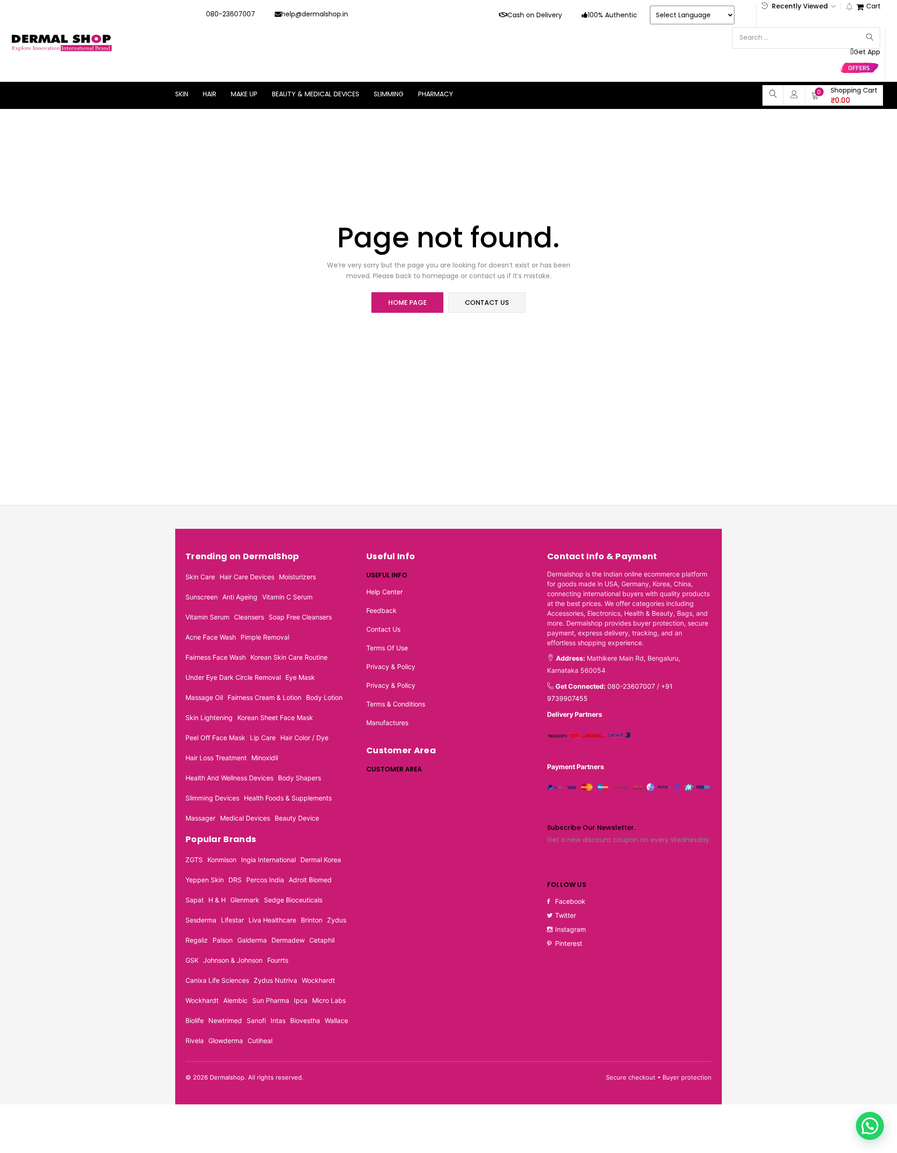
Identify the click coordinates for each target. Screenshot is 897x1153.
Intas (278, 1020)
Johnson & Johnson (233, 960)
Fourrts (277, 960)
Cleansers (249, 617)
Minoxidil (264, 758)
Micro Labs (329, 1000)
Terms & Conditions (395, 704)
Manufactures (387, 723)
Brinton (311, 920)
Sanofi (256, 1020)
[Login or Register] (794, 94)
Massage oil (204, 697)
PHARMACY (435, 94)
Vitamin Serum (207, 617)
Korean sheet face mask (275, 717)
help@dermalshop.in (314, 14)
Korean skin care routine (288, 657)
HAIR (209, 94)
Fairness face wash (215, 657)
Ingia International (268, 860)
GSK (192, 960)
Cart (873, 7)
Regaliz (196, 940)
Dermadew (288, 940)
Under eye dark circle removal (233, 677)
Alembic (235, 1000)
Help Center (384, 592)
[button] (844, 95)
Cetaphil (322, 940)
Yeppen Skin (204, 880)
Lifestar (232, 920)
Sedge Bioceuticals (293, 900)
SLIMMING (389, 94)
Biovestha (305, 1020)
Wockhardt (318, 980)
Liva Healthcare (272, 920)
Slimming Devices (212, 798)
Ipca (300, 1000)
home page (407, 302)
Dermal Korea (320, 860)
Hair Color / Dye (304, 738)
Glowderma (225, 1041)
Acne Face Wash (210, 637)
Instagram (570, 929)
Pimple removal (265, 637)
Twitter (565, 915)
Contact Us (383, 629)
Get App (867, 52)
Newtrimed (225, 1020)
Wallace (336, 1020)
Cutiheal (260, 1041)
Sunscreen (201, 597)
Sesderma (200, 920)
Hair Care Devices (247, 577)
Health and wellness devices (229, 778)
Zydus (336, 920)
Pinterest (568, 943)
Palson (223, 940)
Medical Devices (245, 818)
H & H (217, 900)
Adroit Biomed (310, 880)
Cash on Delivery (534, 15)
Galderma (252, 940)
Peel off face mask (215, 738)
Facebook (570, 901)
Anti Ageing (239, 597)
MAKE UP (244, 94)
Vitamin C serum (287, 597)
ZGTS (194, 860)
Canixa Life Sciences (217, 980)
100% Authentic (612, 15)
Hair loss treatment (216, 758)
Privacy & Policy (390, 666)
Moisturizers (297, 577)
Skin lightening (209, 717)
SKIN (181, 94)
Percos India (265, 880)
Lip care (263, 738)
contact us (487, 302)
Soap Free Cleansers (300, 617)
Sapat (194, 900)
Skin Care (200, 577)
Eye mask (300, 677)
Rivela (194, 1041)
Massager (200, 818)
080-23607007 (230, 14)
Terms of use (387, 648)
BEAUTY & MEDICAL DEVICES (315, 94)
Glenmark (244, 900)
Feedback (381, 610)
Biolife (194, 1020)
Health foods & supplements (288, 798)
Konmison (221, 860)
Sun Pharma (270, 1000)
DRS (235, 880)
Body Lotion (324, 697)
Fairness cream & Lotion (264, 697)
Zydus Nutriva (275, 980)
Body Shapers (299, 778)
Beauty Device (297, 818)
